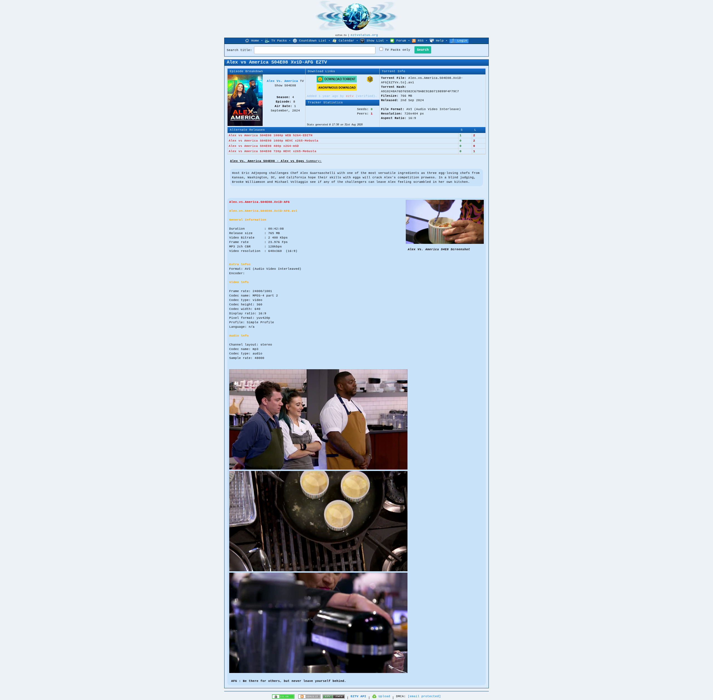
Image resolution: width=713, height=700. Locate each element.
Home (255, 40)
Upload (384, 696)
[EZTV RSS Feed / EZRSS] (309, 697)
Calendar (346, 40)
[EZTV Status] (334, 697)
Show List (375, 40)
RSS (421, 40)
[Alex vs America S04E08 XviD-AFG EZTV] (445, 243)
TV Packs (279, 40)
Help (440, 40)
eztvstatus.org (364, 35)
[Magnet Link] (370, 81)
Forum (401, 40)
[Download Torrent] (337, 81)
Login (462, 40)
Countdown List (312, 40)
